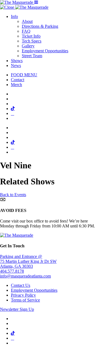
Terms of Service (25, 300)
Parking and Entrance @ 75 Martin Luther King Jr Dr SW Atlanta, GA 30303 (28, 261)
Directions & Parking (40, 26)
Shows (17, 60)
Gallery (28, 46)
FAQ (26, 31)
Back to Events (13, 194)
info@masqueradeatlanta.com (25, 276)
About (27, 21)
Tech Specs (31, 41)
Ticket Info (31, 36)
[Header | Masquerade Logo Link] (17, 2)
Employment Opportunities (45, 50)
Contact (17, 79)
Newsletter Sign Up (17, 309)
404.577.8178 (12, 271)
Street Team (32, 55)
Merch (16, 84)
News (16, 65)
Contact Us (20, 285)
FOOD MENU (24, 74)
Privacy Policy (23, 295)
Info (14, 16)
